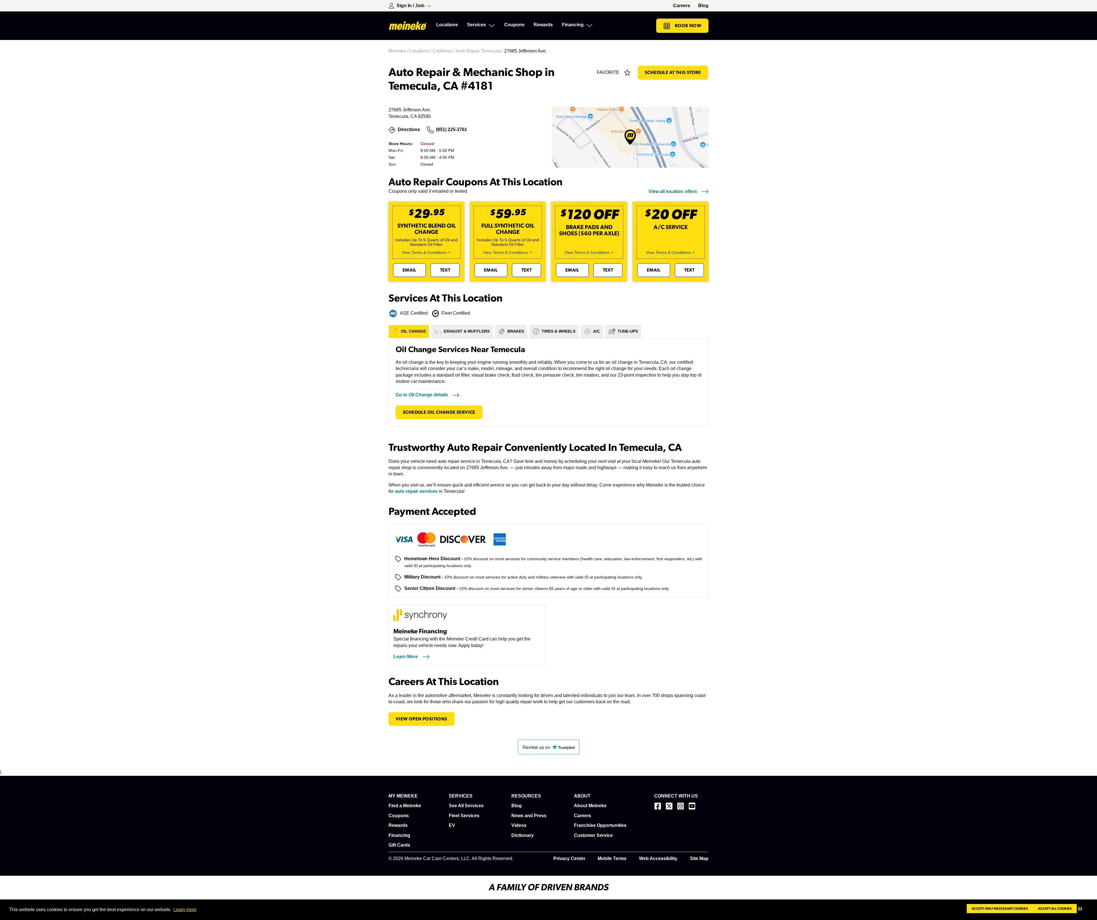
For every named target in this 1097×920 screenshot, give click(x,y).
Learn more (185, 909)
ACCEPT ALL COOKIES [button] (1055, 908)
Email (410, 270)
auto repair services (416, 491)
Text (445, 270)
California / (444, 51)
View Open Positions (421, 719)
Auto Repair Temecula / (480, 51)
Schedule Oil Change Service (439, 412)
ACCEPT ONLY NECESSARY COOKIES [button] (1000, 908)
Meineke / (399, 51)
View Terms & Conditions (424, 252)
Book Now (688, 25)
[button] (1081, 908)
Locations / (421, 51)
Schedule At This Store (673, 72)
